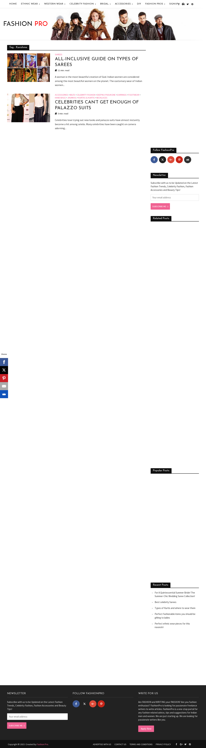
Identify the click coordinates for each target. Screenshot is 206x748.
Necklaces (101, 98)
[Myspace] (187, 159)
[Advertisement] (175, 93)
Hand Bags (60, 98)
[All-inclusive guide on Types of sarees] (28, 67)
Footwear (133, 95)
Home (13, 4)
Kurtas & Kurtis (86, 98)
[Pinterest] (179, 159)
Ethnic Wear (29, 4)
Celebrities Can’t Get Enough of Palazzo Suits (97, 105)
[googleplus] (170, 159)
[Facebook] (154, 159)
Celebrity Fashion (82, 4)
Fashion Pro (42, 744)
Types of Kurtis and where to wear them (175, 608)
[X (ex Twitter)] (162, 159)
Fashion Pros (154, 4)
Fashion (25, 24)
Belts (72, 95)
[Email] (4, 386)
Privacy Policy (163, 744)
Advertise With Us (102, 744)
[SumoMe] (4, 394)
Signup (173, 4)
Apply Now (146, 728)
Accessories (123, 4)
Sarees (58, 54)
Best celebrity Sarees (165, 602)
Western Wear (53, 4)
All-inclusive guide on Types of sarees (96, 62)
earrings (122, 95)
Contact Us (120, 744)
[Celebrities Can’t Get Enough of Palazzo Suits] (28, 107)
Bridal (104, 4)
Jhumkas (72, 98)
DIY (139, 4)
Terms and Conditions (141, 744)
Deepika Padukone (106, 95)
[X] (4, 370)
